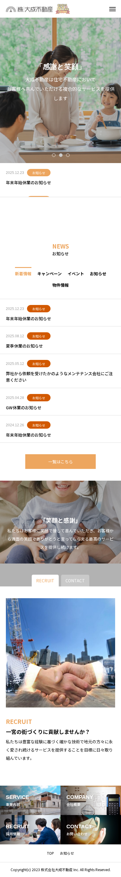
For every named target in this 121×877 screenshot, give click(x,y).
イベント (76, 273)
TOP (50, 853)
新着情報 (23, 273)
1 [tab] (54, 154)
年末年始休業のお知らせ (28, 182)
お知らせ (38, 172)
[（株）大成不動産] (39, 9)
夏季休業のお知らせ (24, 346)
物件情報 (60, 284)
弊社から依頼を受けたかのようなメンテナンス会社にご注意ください (59, 376)
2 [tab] (61, 154)
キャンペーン (49, 273)
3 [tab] (68, 154)
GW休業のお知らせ (23, 407)
